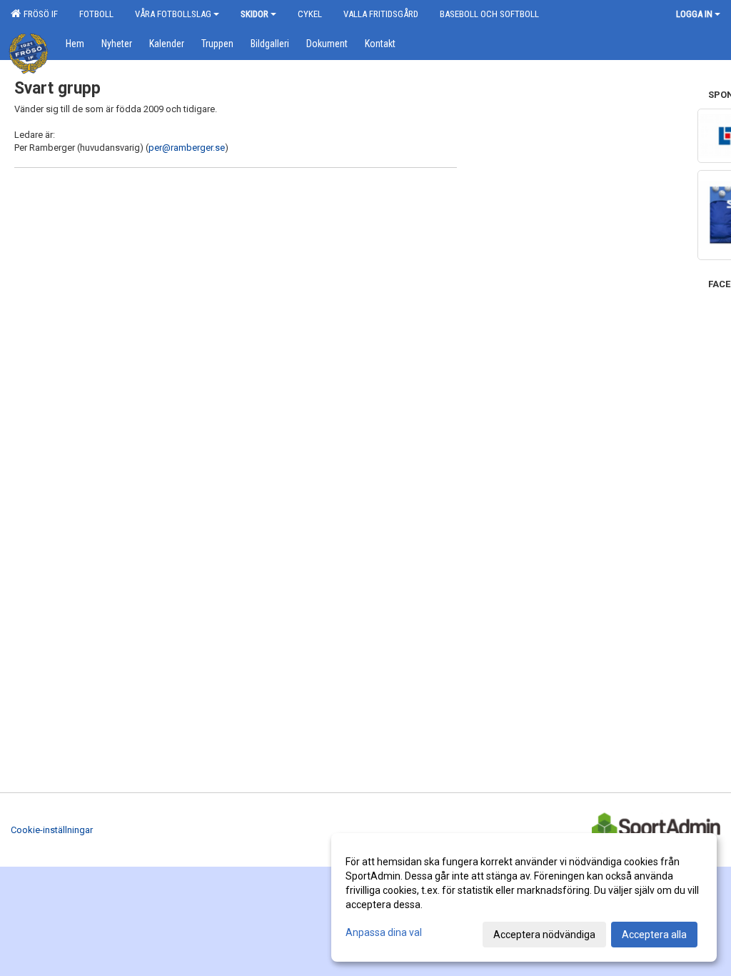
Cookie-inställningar (52, 830)
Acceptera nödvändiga (544, 934)
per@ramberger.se (186, 147)
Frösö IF (38, 14)
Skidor (254, 14)
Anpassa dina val (384, 932)
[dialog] (524, 897)
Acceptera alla (654, 934)
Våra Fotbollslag (173, 14)
